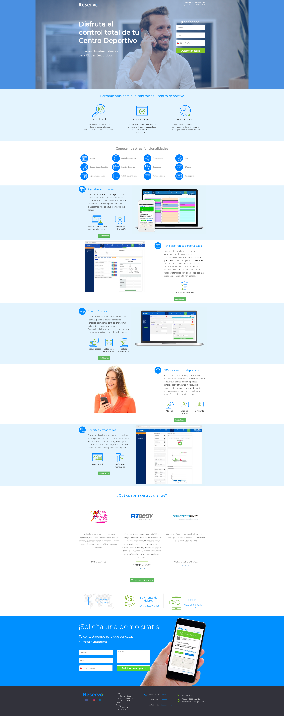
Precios (190, 5)
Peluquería (124, 707)
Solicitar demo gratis (134, 668)
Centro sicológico (126, 698)
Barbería (123, 709)
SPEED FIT (185, 565)
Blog (183, 5)
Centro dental (125, 700)
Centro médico (125, 696)
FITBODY (142, 569)
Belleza (118, 705)
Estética (118, 703)
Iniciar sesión (200, 5)
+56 (181, 43)
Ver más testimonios (142, 580)
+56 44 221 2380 (198, 2)
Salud (118, 694)
